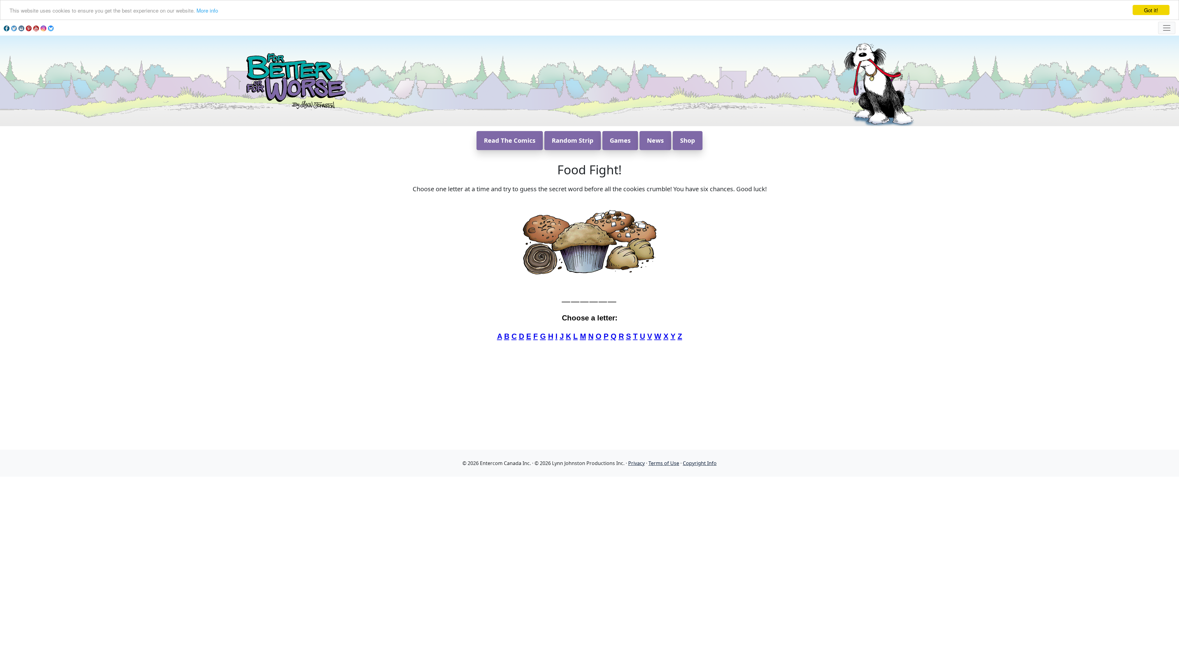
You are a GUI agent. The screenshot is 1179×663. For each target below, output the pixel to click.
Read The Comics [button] (509, 140)
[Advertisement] (589, 520)
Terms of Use (663, 463)
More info (207, 10)
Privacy (636, 463)
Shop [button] (687, 140)
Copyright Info (700, 463)
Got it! (1151, 10)
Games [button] (620, 140)
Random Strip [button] (572, 140)
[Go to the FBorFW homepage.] (295, 80)
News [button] (655, 140)
